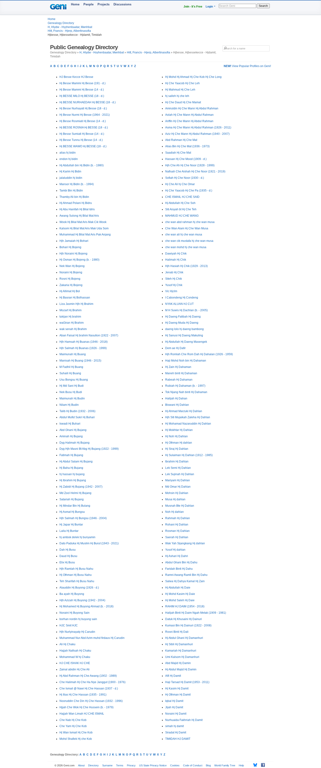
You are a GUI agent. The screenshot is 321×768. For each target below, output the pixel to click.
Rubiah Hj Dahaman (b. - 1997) (185, 385)
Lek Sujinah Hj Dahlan (179, 474)
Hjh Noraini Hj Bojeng (73, 253)
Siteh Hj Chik (173, 278)
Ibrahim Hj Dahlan (176, 461)
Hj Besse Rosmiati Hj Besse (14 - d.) (82, 121)
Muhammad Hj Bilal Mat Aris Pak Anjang (85, 234)
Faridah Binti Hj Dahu (179, 568)
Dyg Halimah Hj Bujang (74, 442)
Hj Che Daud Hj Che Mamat (183, 102)
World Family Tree (224, 765)
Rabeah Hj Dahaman (178, 379)
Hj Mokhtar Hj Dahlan (179, 430)
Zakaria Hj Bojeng (70, 285)
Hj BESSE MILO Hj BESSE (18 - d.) (81, 96)
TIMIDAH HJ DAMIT (177, 738)
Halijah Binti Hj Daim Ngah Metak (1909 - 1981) (195, 612)
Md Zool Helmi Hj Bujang (75, 493)
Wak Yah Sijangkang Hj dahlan (185, 543)
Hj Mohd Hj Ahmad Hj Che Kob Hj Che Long (193, 77)
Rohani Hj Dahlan (176, 524)
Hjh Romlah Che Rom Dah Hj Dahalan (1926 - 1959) (199, 354)
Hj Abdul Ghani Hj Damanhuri (184, 638)
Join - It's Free (193, 6)
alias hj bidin (67, 152)
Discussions (122, 4)
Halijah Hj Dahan (176, 398)
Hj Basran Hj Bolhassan (74, 297)
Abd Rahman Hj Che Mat (181, 140)
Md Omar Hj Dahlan (178, 486)
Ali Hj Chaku (67, 644)
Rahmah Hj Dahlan (177, 518)
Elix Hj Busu (67, 562)
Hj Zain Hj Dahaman (178, 367)
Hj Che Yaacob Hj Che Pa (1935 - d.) (188, 190)
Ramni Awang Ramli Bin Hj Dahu (186, 575)
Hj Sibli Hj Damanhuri (179, 644)
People (88, 4)
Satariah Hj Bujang (71, 499)
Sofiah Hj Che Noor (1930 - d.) (184, 177)
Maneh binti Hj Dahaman (181, 373)
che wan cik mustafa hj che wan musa (189, 241)
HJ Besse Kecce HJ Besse (76, 77)
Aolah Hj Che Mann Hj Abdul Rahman (189, 114)
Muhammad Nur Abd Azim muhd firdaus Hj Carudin (92, 638)
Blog (208, 765)
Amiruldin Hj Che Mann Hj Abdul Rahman (191, 108)
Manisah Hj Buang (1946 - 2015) (80, 360)
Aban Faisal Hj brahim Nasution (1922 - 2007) (88, 335)
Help (241, 765)
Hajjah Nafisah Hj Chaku (75, 650)
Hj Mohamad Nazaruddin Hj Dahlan (188, 423)
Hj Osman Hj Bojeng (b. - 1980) (79, 259)
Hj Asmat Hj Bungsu (72, 511)
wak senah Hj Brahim (73, 329)
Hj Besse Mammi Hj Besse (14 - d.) (81, 89)
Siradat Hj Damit (175, 732)
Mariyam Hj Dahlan (177, 480)
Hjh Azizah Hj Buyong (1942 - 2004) (82, 600)
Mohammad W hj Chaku (74, 657)
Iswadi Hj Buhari (69, 423)
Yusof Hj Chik (173, 285)
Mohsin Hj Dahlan (176, 493)
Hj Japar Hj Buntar (71, 524)
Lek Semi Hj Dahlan (178, 468)
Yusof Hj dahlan (175, 549)
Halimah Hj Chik (175, 259)
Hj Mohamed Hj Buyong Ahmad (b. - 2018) (86, 606)
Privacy (131, 765)
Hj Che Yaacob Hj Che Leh (182, 83)
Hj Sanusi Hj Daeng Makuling (184, 335)
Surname (107, 765)
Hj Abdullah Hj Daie (177, 587)
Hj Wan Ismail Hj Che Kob (76, 732)
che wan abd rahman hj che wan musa (190, 222)
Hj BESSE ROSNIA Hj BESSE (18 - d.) (83, 127)
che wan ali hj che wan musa (183, 234)
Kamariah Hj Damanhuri (180, 650)
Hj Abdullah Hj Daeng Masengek (186, 341)
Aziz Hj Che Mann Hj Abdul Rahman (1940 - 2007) (197, 133)
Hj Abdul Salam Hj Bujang (76, 461)
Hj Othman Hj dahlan (178, 442)
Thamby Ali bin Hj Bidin (74, 197)
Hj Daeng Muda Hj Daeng (181, 322)
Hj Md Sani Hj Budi (71, 385)
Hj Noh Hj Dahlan (176, 436)
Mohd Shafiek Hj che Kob (75, 738)
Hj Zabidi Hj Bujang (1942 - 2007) (80, 486)
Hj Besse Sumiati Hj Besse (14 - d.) (81, 133)
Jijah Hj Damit (174, 707)
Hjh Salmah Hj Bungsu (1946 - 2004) (83, 518)
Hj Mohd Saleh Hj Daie (180, 600)
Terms (119, 765)
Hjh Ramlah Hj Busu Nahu (76, 568)
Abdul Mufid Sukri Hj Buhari (77, 417)
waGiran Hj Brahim (71, 322)
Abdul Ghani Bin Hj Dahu (181, 562)
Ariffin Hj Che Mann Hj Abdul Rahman (189, 121)
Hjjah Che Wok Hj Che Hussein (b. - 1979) (86, 707)
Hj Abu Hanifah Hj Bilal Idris (77, 209)
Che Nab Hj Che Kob (72, 720)
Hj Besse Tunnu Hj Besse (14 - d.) (81, 140)
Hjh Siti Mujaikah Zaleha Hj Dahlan (187, 417)
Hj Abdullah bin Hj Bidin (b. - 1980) (81, 165)
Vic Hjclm (171, 291)
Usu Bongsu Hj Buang (73, 379)
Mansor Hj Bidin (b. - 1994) (76, 184)
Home (75, 4)
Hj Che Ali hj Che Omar (180, 184)
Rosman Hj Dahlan (177, 531)
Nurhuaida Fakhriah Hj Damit (184, 720)
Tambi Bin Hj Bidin (71, 190)
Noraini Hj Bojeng (70, 272)
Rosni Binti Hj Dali (176, 631)
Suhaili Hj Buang (70, 373)
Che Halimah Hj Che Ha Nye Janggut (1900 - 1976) (92, 682)
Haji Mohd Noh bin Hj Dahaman (185, 360)
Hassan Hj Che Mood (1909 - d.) (186, 159)
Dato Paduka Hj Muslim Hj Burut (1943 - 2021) (89, 543)
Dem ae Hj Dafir (175, 348)
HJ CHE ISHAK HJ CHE (74, 663)
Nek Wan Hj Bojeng (72, 266)
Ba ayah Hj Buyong (71, 594)
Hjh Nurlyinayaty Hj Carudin (77, 631)
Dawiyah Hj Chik (176, 253)
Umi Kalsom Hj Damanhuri (182, 657)
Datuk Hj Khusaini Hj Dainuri (183, 619)
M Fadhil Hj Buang (71, 367)
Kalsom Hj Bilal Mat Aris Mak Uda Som (84, 228)
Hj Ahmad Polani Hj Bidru (75, 203)
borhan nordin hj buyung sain (78, 619)
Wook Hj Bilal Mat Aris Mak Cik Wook (82, 222)
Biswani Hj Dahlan (177, 404)
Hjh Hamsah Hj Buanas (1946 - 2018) (83, 341)
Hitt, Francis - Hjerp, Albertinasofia (69, 30)
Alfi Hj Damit (173, 675)
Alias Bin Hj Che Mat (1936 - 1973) (187, 146)
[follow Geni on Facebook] (262, 765)
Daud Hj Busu (68, 556)
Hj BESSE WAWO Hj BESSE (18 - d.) (82, 146)
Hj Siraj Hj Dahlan (176, 448)
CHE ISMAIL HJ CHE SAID (182, 197)
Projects (104, 4)
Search (263, 6)
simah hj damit (174, 726)
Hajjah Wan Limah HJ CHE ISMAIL (81, 713)
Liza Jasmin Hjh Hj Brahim (76, 304)
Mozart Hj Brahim (70, 310)
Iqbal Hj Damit (174, 701)
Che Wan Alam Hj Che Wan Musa (186, 228)
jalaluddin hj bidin (70, 177)
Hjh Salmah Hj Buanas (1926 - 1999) (83, 348)
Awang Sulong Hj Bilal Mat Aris (79, 215)
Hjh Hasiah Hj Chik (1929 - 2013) (186, 266)
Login (209, 6)
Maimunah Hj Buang (72, 354)
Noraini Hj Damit (175, 713)
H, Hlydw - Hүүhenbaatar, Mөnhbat (70, 27)
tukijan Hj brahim (70, 316)
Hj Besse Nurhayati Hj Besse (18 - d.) (83, 108)
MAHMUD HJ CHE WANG (182, 215)
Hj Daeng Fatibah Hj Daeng (183, 316)
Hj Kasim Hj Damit (176, 688)
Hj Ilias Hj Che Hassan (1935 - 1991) (82, 694)
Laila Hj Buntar (68, 531)
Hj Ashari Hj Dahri (176, 556)
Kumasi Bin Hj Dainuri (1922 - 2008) (188, 625)
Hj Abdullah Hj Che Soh (180, 203)
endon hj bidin (68, 159)
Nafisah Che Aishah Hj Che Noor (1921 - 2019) (195, 171)
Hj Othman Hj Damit (178, 694)
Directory (93, 765)
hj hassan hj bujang (72, 474)
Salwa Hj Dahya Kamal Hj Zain (185, 581)
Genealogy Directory (61, 23)
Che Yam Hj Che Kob (73, 726)
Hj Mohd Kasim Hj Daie (180, 594)
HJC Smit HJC (68, 625)
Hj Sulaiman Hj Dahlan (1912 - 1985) (189, 455)
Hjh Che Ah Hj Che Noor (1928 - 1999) (190, 165)
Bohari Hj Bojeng (70, 247)
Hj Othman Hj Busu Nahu (75, 575)
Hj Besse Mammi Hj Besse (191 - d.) (82, 83)
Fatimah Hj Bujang (71, 455)
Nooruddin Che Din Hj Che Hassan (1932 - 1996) (91, 701)
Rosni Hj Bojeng (69, 278)
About (81, 765)
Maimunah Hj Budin (72, 398)
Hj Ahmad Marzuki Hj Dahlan (183, 411)
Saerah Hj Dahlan (176, 537)
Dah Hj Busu (67, 549)
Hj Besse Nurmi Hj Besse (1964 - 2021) (84, 114)
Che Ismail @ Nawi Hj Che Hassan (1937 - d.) (88, 688)
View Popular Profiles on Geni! (247, 66)
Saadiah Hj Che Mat (178, 152)
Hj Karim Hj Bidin (70, 171)
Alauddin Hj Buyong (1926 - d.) (79, 587)
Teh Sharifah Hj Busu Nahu (76, 581)
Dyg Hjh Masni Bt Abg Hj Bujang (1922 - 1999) (89, 448)
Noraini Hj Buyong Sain (74, 612)
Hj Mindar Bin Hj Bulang (74, 505)
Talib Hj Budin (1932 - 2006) (77, 411)
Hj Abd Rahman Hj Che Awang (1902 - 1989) (88, 675)
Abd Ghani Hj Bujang (72, 430)
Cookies (175, 765)
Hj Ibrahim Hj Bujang (72, 480)
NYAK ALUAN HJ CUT (179, 304)
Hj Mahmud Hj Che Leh (180, 89)
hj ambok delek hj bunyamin (77, 537)
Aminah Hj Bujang (71, 436)
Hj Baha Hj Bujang (71, 468)
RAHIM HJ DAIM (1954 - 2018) (184, 606)
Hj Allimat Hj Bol (69, 291)
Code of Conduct (192, 765)
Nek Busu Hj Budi (70, 392)
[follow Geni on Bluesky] (254, 765)
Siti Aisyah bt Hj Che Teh (180, 209)
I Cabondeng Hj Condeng (181, 297)
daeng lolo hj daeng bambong (184, 329)
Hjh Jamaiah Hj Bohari (73, 241)
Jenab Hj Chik (174, 272)
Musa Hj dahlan (175, 499)
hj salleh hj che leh (177, 96)
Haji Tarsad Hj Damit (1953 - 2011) (187, 682)
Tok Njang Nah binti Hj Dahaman (186, 392)
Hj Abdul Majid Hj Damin (180, 669)
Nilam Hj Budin (69, 404)
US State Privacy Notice (153, 765)
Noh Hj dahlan (174, 511)
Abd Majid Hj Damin (178, 663)
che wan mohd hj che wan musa (185, 247)
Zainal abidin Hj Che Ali (74, 669)
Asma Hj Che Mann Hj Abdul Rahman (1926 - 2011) (198, 127)
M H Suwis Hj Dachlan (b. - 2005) (186, 310)
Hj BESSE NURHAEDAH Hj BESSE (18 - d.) (87, 102)
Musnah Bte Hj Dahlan (179, 505)
